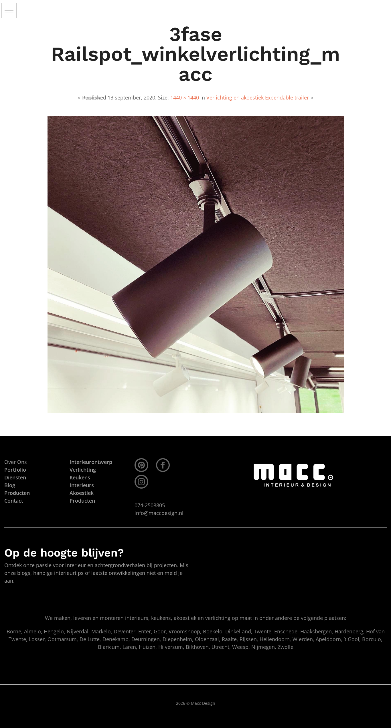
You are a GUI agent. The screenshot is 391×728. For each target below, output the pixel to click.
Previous (92, 98)
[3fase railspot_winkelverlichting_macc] (196, 264)
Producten (82, 500)
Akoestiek (82, 492)
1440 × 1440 (184, 97)
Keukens (80, 477)
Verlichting (83, 469)
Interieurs (82, 485)
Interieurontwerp (91, 461)
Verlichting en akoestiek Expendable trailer (257, 97)
